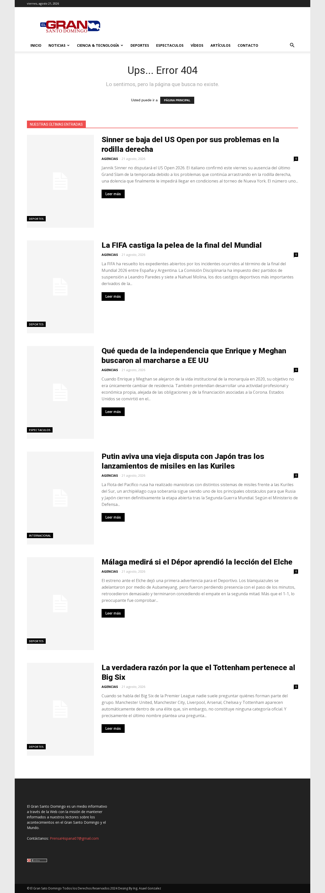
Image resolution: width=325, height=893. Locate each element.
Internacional (40, 535)
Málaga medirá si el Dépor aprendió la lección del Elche (197, 561)
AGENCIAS (110, 158)
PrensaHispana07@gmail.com (74, 838)
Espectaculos (170, 45)
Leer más (113, 194)
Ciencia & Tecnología (98, 45)
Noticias (57, 45)
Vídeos (197, 45)
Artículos (220, 45)
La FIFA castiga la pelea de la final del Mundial (182, 245)
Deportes (140, 45)
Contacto (248, 45)
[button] (292, 45)
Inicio (35, 45)
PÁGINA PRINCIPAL (177, 100)
